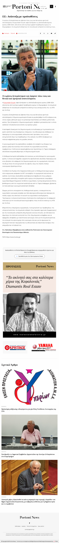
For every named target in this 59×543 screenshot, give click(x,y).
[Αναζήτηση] (51, 6)
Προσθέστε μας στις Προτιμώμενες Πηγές (29, 256)
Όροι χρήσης (41, 526)
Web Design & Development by (48, 541)
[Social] (55, 6)
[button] (7, 6)
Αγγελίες (24, 526)
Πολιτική (13, 33)
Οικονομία (6, 33)
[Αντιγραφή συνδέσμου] (55, 33)
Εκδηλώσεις (18, 526)
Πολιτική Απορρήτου (32, 526)
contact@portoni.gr (29, 529)
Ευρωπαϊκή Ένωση (9, 103)
